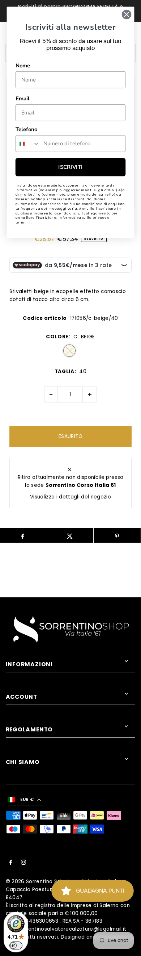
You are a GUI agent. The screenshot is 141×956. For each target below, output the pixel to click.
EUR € (27, 799)
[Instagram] (23, 863)
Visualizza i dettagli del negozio (70, 496)
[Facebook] (10, 863)
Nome (23, 65)
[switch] (15, 945)
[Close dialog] (126, 14)
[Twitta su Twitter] (69, 535)
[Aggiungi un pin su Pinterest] (117, 535)
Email (23, 98)
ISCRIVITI (70, 167)
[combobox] (28, 143)
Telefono (26, 129)
